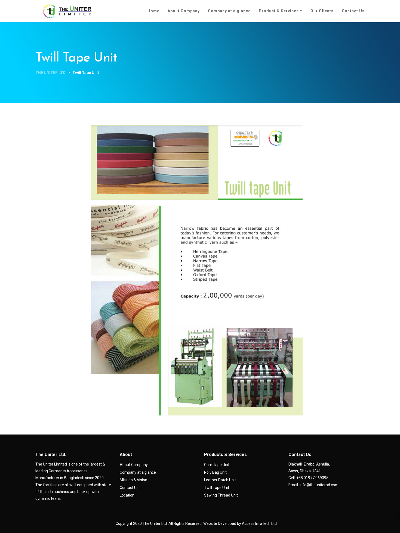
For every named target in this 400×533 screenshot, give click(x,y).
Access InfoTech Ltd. (260, 523)
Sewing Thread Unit (221, 495)
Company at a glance (229, 11)
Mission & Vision (133, 480)
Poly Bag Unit (215, 472)
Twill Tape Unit (216, 487)
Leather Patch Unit (220, 480)
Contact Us (353, 11)
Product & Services (279, 11)
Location (127, 495)
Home (153, 11)
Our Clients (322, 11)
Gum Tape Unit (216, 465)
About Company (184, 11)
